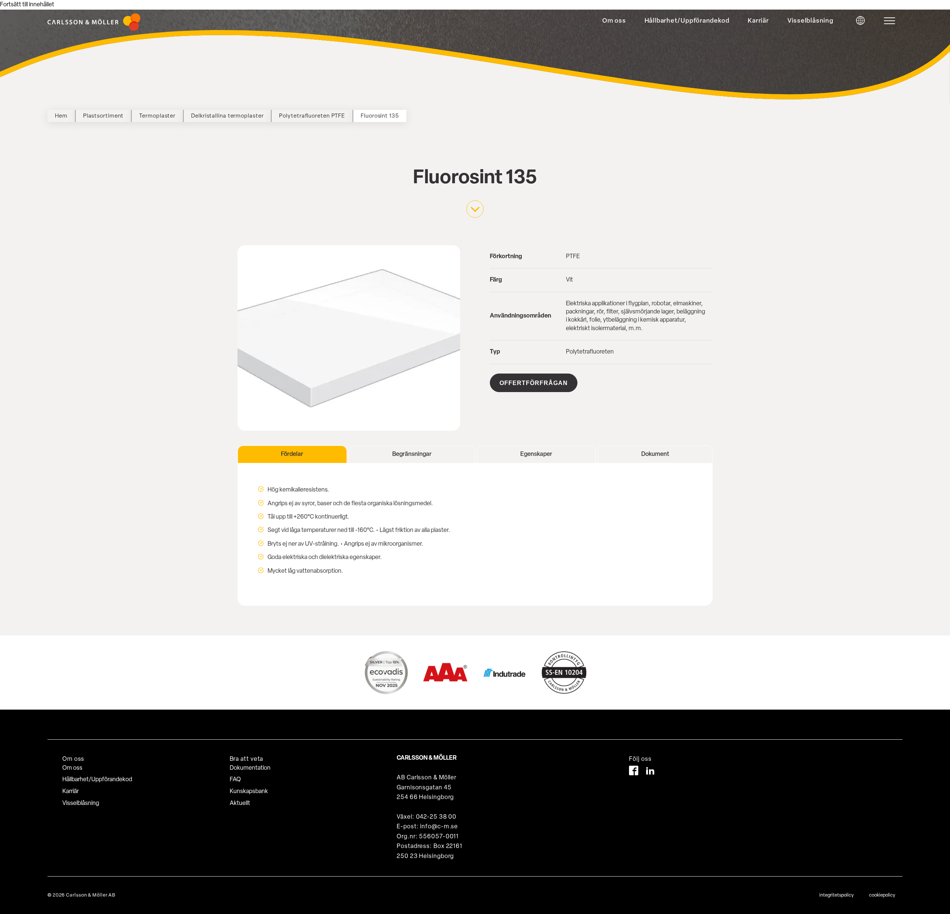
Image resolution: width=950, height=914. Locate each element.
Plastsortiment (103, 116)
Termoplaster (157, 116)
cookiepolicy (882, 895)
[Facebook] (633, 772)
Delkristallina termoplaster (227, 116)
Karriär (758, 21)
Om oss (614, 21)
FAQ (235, 780)
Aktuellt (240, 803)
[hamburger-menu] (891, 20)
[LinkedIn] (650, 772)
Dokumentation (250, 768)
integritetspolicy (836, 895)
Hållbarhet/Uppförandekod (687, 21)
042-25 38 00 (436, 817)
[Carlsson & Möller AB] (94, 29)
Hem (61, 116)
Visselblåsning (810, 21)
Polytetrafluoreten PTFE (312, 116)
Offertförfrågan (533, 383)
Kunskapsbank (249, 792)
